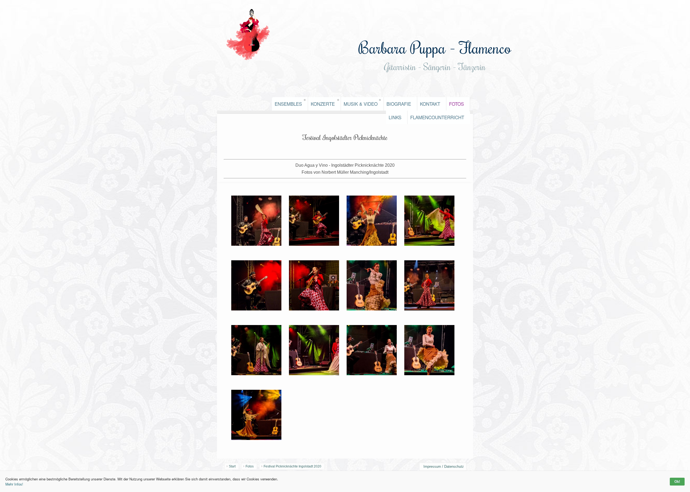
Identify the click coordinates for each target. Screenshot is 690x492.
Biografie (399, 103)
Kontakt (430, 103)
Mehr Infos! (14, 484)
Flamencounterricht (437, 117)
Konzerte (323, 103)
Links (395, 117)
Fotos (456, 103)
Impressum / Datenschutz (443, 466)
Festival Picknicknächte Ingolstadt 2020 (292, 466)
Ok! (677, 482)
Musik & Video (361, 103)
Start (232, 466)
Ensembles (288, 103)
